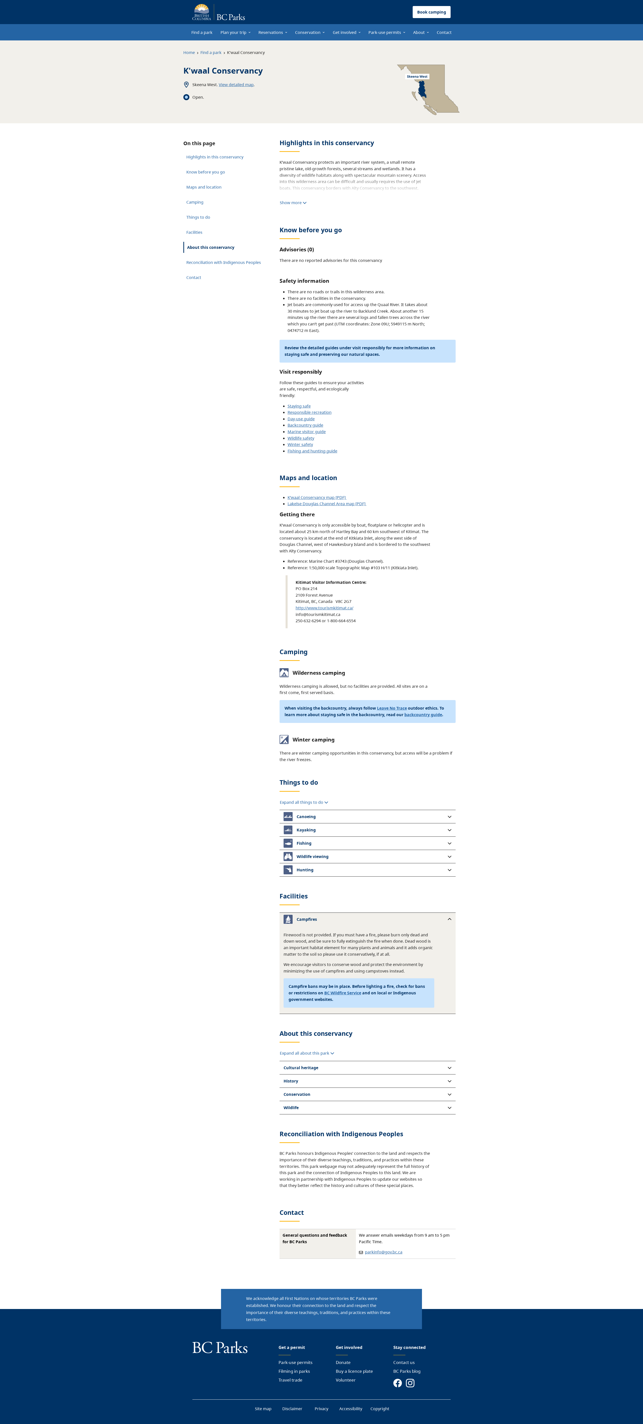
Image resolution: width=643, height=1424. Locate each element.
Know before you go (205, 172)
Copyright (379, 1408)
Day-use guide (301, 419)
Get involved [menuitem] (344, 32)
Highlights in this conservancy (214, 157)
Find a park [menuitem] (201, 32)
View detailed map (236, 84)
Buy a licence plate (354, 1371)
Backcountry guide (305, 425)
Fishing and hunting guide (312, 451)
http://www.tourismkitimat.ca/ (324, 608)
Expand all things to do (302, 802)
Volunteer (346, 1380)
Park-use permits (295, 1362)
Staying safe (299, 406)
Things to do (198, 217)
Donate (343, 1362)
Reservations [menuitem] (270, 32)
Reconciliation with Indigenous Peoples (223, 262)
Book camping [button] (431, 12)
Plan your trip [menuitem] (233, 32)
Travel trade (290, 1380)
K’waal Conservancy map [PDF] (317, 497)
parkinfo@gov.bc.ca (383, 1252)
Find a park (211, 52)
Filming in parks (294, 1371)
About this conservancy (210, 247)
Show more (291, 202)
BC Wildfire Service (342, 993)
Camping (194, 202)
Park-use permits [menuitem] (384, 32)
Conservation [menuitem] (307, 32)
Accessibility (350, 1408)
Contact (193, 277)
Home (189, 52)
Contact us (404, 1362)
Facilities (194, 232)
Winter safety (300, 444)
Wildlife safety (301, 438)
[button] (368, 816)
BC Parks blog (406, 1371)
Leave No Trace (392, 708)
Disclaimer (292, 1408)
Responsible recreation (310, 412)
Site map (263, 1408)
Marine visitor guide (307, 431)
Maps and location (204, 187)
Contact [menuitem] (444, 32)
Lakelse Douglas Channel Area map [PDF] (327, 503)
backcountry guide (423, 714)
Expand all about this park (305, 1053)
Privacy (321, 1408)
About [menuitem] (419, 32)
